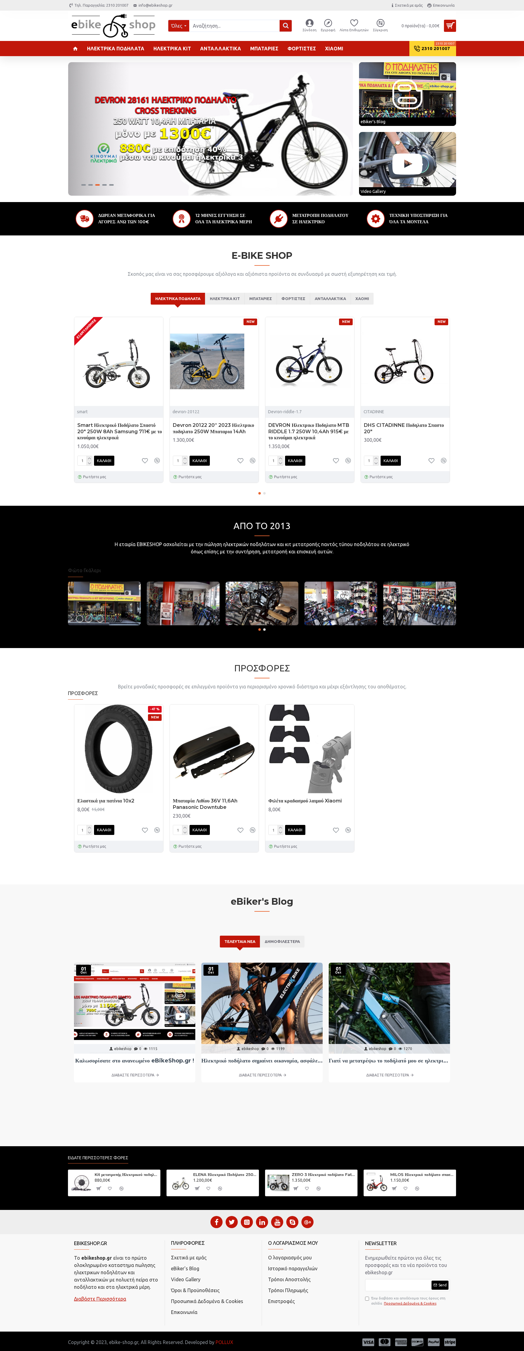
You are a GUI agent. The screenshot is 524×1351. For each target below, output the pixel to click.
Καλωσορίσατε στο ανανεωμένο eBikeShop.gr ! (134, 1060)
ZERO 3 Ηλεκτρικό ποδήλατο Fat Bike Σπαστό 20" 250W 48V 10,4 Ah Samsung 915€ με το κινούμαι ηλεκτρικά (323, 1174)
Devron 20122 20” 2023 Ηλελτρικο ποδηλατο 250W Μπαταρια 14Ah (213, 428)
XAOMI (362, 298)
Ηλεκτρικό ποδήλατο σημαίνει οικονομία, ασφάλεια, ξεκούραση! (262, 1060)
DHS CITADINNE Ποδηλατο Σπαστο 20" (404, 428)
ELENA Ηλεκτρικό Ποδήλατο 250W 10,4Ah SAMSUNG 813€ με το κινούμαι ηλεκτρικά (225, 1174)
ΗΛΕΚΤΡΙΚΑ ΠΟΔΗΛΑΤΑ (177, 298)
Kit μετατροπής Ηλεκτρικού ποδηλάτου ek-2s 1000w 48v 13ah (126, 1174)
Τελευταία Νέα (239, 941)
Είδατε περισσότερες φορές (98, 1157)
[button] (259, 493)
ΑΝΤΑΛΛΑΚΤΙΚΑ (330, 298)
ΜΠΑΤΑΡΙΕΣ (260, 298)
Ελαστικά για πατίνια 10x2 (105, 801)
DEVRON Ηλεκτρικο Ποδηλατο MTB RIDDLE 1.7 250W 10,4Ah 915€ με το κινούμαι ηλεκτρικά (308, 431)
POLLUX (224, 1342)
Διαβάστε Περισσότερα (100, 1299)
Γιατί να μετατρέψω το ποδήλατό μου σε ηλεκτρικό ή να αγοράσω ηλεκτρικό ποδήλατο (389, 1060)
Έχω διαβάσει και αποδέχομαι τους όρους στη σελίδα (408, 1300)
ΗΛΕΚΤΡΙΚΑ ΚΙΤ (225, 298)
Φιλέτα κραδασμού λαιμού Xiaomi (305, 801)
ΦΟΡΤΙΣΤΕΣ (293, 298)
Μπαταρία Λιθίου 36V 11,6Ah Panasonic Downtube (205, 804)
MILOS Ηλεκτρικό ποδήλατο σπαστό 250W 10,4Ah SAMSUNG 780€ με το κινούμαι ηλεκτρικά (422, 1174)
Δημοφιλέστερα (282, 941)
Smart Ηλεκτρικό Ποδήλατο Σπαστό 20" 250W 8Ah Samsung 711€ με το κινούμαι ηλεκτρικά (119, 431)
